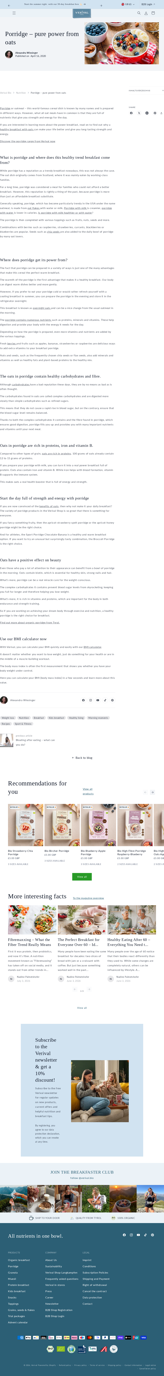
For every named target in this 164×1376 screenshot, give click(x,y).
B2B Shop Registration (59, 1309)
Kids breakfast (56, 718)
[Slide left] (145, 792)
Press (48, 1291)
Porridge (5, 108)
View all (82, 876)
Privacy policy (80, 1365)
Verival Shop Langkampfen (61, 1272)
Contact (87, 1303)
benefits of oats (49, 506)
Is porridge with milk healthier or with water (65, 212)
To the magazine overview (88, 898)
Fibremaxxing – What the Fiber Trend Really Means (29, 942)
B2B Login (147, 4)
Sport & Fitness (23, 723)
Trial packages (16, 1316)
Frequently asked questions (61, 1278)
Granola (13, 1272)
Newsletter (52, 1303)
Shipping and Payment (96, 1278)
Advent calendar (18, 1322)
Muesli (12, 1278)
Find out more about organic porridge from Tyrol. (30, 622)
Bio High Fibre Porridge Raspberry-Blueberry (131, 852)
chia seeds (53, 231)
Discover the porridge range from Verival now (27, 141)
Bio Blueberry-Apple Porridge (93, 852)
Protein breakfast (18, 1284)
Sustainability (53, 1266)
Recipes (6, 723)
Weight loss (8, 718)
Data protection (92, 1297)
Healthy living (76, 718)
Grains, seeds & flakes (21, 1309)
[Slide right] (152, 792)
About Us (51, 1259)
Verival (34, 1365)
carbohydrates (21, 384)
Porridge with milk (75, 207)
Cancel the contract (95, 1291)
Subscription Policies (95, 1272)
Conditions (89, 1266)
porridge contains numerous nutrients (28, 319)
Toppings (13, 1303)
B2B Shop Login (54, 1316)
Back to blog (84, 757)
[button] (14, 13)
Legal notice (150, 1365)
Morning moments (98, 718)
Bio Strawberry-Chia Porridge (20, 852)
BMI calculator (92, 646)
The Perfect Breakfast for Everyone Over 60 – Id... (79, 942)
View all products (88, 791)
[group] (13, 1198)
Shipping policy (114, 1365)
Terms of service (97, 1365)
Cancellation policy (147, 1368)
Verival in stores (55, 1284)
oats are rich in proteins (56, 453)
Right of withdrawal (95, 1284)
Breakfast (39, 718)
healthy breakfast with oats (17, 129)
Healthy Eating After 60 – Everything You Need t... (128, 942)
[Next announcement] (101, 6)
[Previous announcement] (9, 6)
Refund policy (65, 1365)
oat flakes (34, 207)
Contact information (133, 1365)
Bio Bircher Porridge (57, 850)
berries (11, 343)
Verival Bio (5, 92)
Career (49, 1297)
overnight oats (42, 307)
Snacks (12, 1297)
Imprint (87, 1259)
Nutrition (21, 92)
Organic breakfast (19, 1259)
